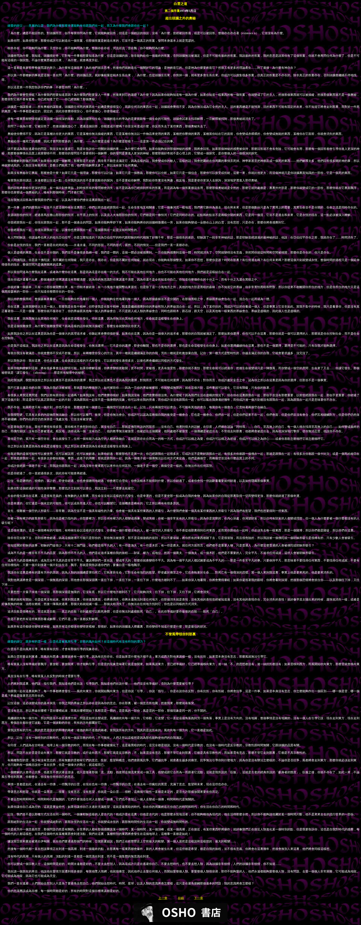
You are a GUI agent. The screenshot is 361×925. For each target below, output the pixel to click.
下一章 (198, 898)
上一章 (162, 898)
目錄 (181, 898)
